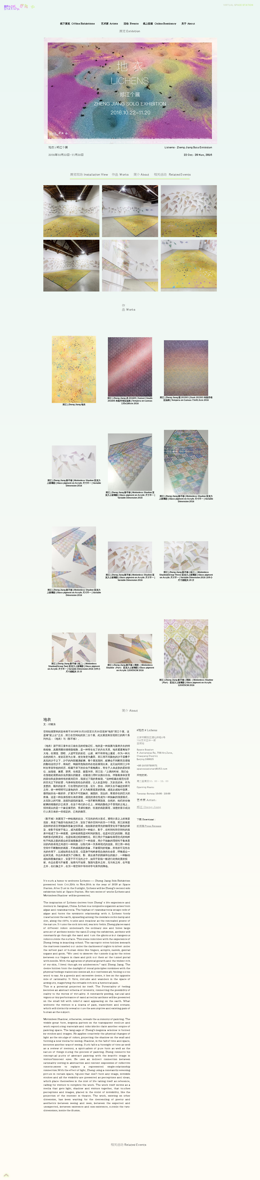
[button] (71, 211)
